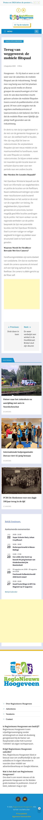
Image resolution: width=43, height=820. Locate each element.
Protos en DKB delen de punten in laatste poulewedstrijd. (17, 2)
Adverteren (11, 709)
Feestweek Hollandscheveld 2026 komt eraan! (24, 575)
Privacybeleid (21, 813)
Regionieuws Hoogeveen (22, 806)
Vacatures (10, 714)
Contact (9, 719)
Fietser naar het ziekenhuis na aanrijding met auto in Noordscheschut (17, 403)
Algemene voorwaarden (21, 816)
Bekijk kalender (11, 592)
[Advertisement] (22, 294)
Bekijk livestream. (13, 521)
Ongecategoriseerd (13, 41)
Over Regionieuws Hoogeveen (19, 703)
